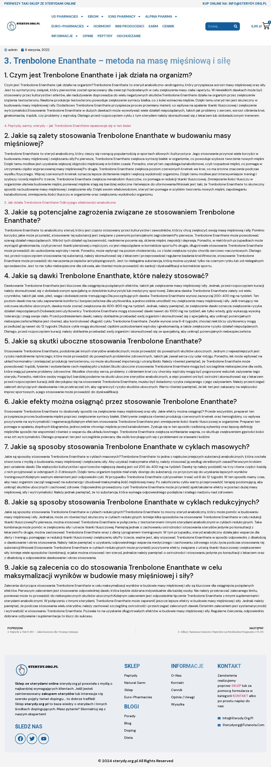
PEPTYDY (105, 36)
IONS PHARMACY (122, 16)
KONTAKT (240, 696)
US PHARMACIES (64, 16)
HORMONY (102, 26)
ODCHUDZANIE (129, 36)
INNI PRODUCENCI (129, 26)
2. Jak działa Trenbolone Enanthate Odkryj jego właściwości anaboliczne (60, 202)
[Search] (236, 26)
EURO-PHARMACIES (67, 26)
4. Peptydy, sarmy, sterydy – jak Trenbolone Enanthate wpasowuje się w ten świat (67, 125)
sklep (132, 666)
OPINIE (88, 36)
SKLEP (236, 685)
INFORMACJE (62, 36)
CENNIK (168, 26)
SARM (153, 26)
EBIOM (93, 16)
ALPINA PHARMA (158, 16)
